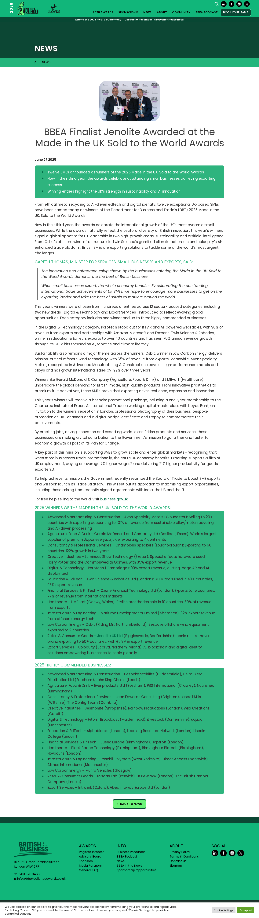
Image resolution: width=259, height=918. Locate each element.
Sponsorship (128, 12)
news (46, 62)
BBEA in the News (129, 865)
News (147, 12)
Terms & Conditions (184, 856)
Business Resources (131, 852)
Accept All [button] (246, 910)
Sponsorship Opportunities (136, 870)
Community (181, 12)
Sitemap (176, 865)
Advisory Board (90, 856)
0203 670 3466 (29, 874)
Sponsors (86, 861)
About (162, 12)
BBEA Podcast (206, 12)
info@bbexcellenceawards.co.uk (41, 878)
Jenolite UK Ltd (110, 635)
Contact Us (178, 861)
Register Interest (91, 852)
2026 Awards (103, 12)
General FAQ (88, 870)
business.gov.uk (114, 499)
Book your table (236, 12)
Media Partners (90, 865)
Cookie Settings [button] (223, 910)
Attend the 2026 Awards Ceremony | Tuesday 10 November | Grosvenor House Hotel (129, 19)
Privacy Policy (180, 852)
